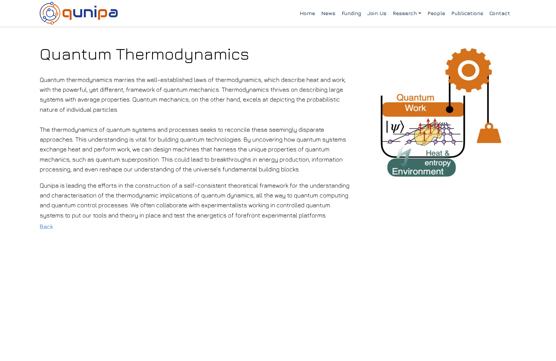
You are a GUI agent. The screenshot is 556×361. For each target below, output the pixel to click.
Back (46, 226)
